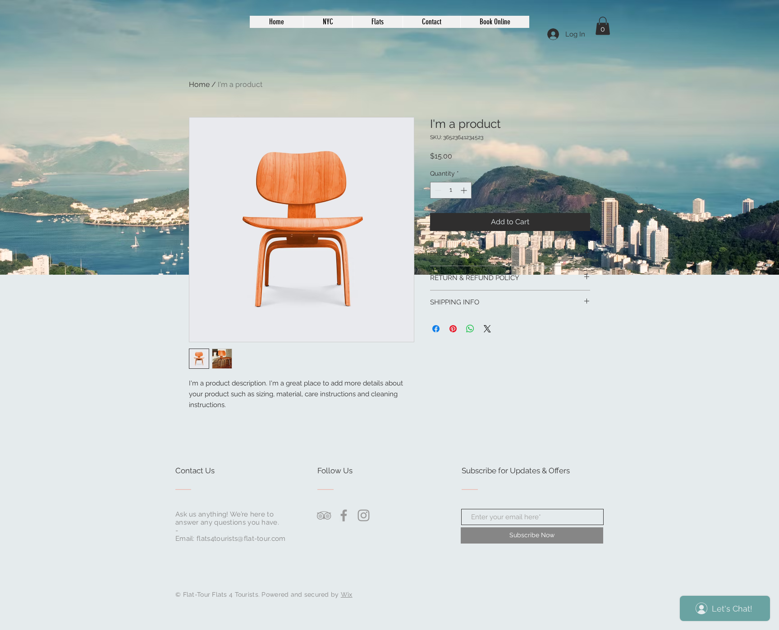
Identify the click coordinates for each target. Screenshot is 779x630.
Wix (347, 594)
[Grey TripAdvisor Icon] (324, 515)
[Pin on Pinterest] (453, 328)
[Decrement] (437, 190)
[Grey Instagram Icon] (363, 515)
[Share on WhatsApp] (470, 328)
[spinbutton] (451, 190)
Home (199, 84)
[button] (602, 26)
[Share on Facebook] (436, 328)
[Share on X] (487, 328)
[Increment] (464, 190)
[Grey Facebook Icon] (344, 515)
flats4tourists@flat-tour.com (241, 539)
